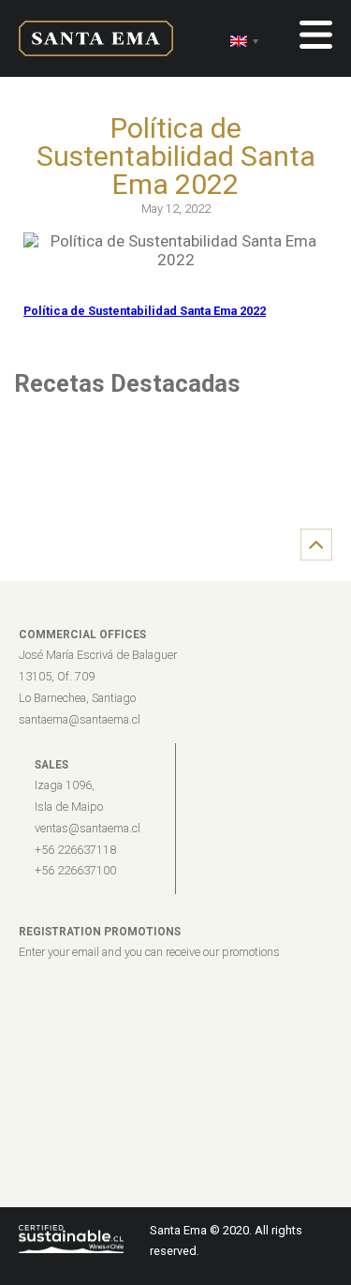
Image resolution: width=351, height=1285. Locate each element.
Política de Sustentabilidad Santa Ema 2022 (144, 311)
